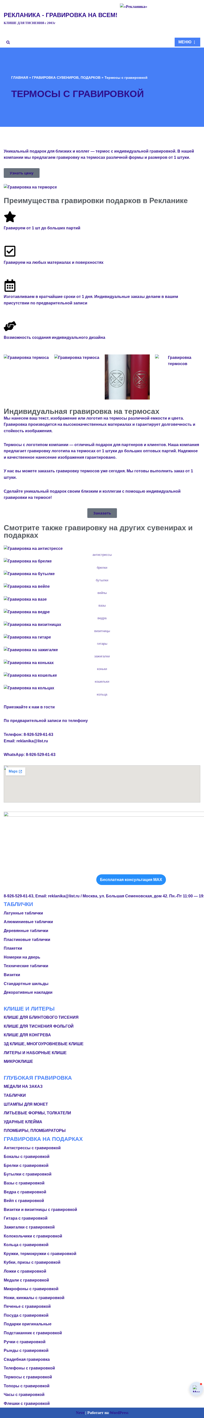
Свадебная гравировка (27, 1359)
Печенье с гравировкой (27, 1306)
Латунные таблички (23, 913)
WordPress (119, 1413)
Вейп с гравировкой (24, 1201)
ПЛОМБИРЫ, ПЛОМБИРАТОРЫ (35, 1130)
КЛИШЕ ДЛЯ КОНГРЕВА (27, 1035)
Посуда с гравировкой (26, 1315)
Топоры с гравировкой (27, 1386)
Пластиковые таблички (27, 939)
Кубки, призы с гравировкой (32, 1262)
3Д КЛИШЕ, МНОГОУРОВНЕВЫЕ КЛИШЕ (44, 1044)
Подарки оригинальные (27, 1324)
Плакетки (13, 948)
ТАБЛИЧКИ (15, 1095)
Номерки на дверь (22, 957)
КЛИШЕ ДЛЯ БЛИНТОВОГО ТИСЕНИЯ (41, 1017)
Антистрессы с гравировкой (32, 1148)
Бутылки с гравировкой (27, 1174)
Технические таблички (26, 966)
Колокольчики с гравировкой (33, 1236)
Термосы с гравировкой (28, 1377)
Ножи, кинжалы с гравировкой (34, 1298)
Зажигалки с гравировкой (29, 1227)
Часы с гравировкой (24, 1394)
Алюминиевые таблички (28, 922)
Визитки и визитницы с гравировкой (40, 1209)
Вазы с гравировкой (24, 1183)
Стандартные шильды (26, 984)
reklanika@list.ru (32, 741)
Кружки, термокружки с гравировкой (40, 1254)
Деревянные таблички (26, 931)
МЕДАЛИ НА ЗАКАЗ (23, 1086)
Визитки (12, 975)
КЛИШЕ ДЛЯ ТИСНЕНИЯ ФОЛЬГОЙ (39, 1026)
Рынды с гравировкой (26, 1350)
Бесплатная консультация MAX (131, 880)
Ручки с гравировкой (25, 1342)
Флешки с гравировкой (27, 1403)
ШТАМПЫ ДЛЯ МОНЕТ (26, 1104)
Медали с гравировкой (26, 1280)
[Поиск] (8, 42)
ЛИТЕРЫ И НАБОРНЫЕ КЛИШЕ (35, 1053)
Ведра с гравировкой (25, 1192)
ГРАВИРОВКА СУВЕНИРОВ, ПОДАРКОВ (66, 78)
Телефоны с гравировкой (29, 1368)
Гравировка (15, 424)
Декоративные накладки (28, 992)
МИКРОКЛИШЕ (18, 1061)
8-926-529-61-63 (38, 734)
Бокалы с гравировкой (27, 1156)
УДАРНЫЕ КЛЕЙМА (23, 1122)
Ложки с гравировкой (25, 1271)
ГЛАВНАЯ (19, 78)
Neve (80, 1413)
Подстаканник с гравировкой (33, 1333)
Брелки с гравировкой (26, 1165)
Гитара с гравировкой (26, 1218)
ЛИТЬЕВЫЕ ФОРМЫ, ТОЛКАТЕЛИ (37, 1113)
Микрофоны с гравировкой (31, 1289)
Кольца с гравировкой (26, 1245)
